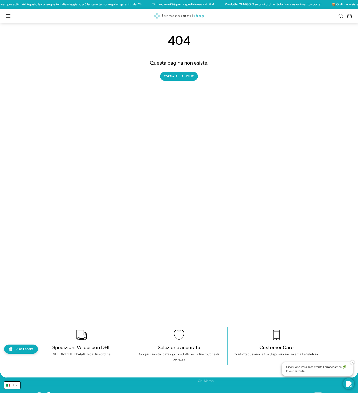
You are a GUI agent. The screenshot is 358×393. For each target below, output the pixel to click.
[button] (340, 16)
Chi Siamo (206, 381)
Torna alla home (179, 76)
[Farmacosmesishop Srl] (179, 16)
